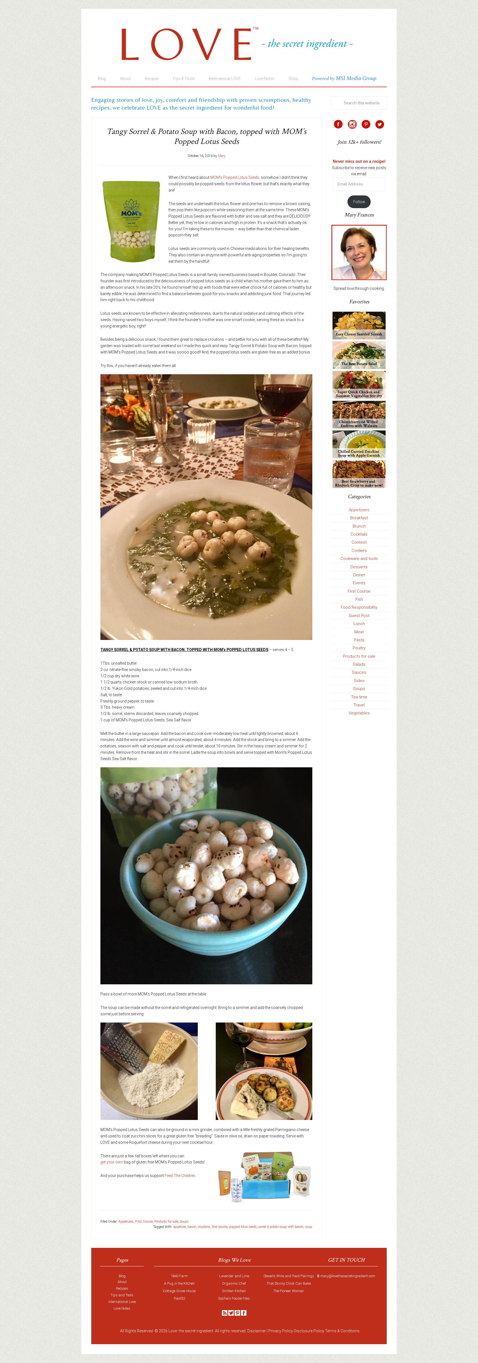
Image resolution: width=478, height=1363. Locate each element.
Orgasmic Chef (234, 1283)
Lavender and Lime (234, 1276)
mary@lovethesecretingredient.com (347, 1276)
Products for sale (166, 1221)
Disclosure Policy (309, 1331)
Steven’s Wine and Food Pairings (289, 1276)
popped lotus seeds (243, 1227)
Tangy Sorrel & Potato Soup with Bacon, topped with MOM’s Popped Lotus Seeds (206, 136)
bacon (192, 1227)
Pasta (359, 639)
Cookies (359, 550)
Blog (122, 1276)
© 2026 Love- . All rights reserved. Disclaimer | (211, 1331)
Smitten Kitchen (234, 1291)
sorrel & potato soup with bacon (280, 1227)
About (122, 1282)
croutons (204, 1227)
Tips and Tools (122, 1295)
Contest (359, 542)
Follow (359, 202)
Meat (359, 631)
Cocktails (359, 534)
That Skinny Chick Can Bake (289, 1283)
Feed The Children (180, 1175)
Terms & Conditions (342, 1331)
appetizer (179, 1227)
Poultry (359, 648)
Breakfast (359, 517)
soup (308, 1227)
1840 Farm (179, 1276)
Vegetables (359, 713)
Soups (184, 1221)
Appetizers (126, 1221)
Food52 (179, 1298)
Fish (359, 599)
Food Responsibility (359, 607)
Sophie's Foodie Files (234, 1298)
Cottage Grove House (179, 1291)
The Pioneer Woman (288, 1291)
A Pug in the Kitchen (179, 1283)
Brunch (359, 526)
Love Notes (122, 1308)
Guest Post (359, 615)
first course (219, 1227)
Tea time (359, 697)
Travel (359, 705)
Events (359, 582)
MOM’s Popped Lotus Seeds (234, 177)
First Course (144, 1221)
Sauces (359, 672)
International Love (122, 1302)
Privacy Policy (280, 1331)
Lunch (359, 623)
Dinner (359, 574)
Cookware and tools (359, 558)
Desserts (359, 566)
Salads (359, 664)
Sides (359, 680)
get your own (111, 1162)
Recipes (122, 1288)
